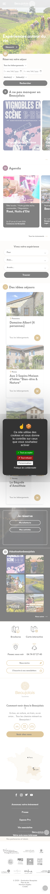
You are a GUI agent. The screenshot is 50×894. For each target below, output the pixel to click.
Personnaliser (25, 463)
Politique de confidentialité (25, 468)
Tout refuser (26, 458)
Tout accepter (26, 453)
